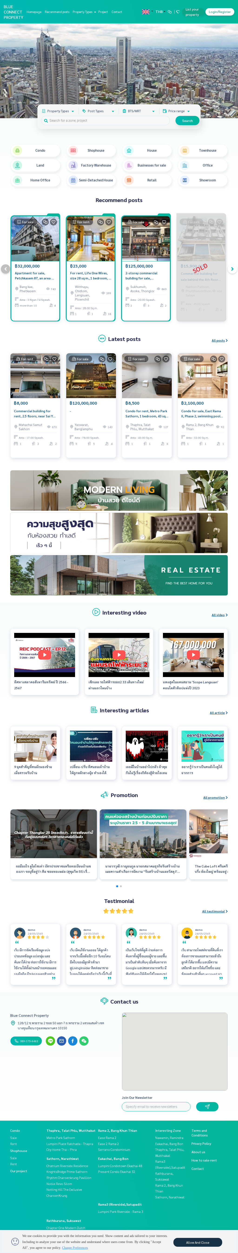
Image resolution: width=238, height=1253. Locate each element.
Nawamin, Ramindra (169, 1137)
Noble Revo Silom (59, 1183)
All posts (218, 340)
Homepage (34, 12)
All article (217, 712)
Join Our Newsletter (137, 1097)
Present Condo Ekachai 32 (116, 1171)
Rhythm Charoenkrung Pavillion (68, 1177)
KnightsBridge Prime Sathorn (66, 1171)
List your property (192, 11)
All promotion (214, 797)
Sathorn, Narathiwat (62, 1158)
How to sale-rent (204, 1160)
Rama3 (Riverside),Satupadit (120, 1204)
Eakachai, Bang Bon (113, 1158)
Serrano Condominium (114, 1149)
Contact (117, 12)
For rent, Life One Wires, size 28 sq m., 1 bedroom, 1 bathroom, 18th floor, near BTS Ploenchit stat (90, 276)
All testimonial (213, 911)
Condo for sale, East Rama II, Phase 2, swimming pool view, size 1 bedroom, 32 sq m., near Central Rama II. (201, 414)
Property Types (83, 12)
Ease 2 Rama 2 (108, 1144)
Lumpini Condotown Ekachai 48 (120, 1166)
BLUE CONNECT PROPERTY (13, 12)
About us (198, 1152)
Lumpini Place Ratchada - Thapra (69, 1144)
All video (218, 615)
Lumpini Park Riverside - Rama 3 (120, 1211)
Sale (13, 1137)
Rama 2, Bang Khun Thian (117, 1130)
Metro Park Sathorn (60, 1137)
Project (103, 12)
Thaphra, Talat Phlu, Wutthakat (71, 1130)
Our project (18, 1171)
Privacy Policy (201, 1143)
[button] (231, 71)
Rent (13, 1144)
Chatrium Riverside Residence (67, 1166)
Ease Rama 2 (107, 1137)
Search (187, 120)
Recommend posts (57, 12)
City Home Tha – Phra (61, 1149)
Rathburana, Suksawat (63, 1220)
